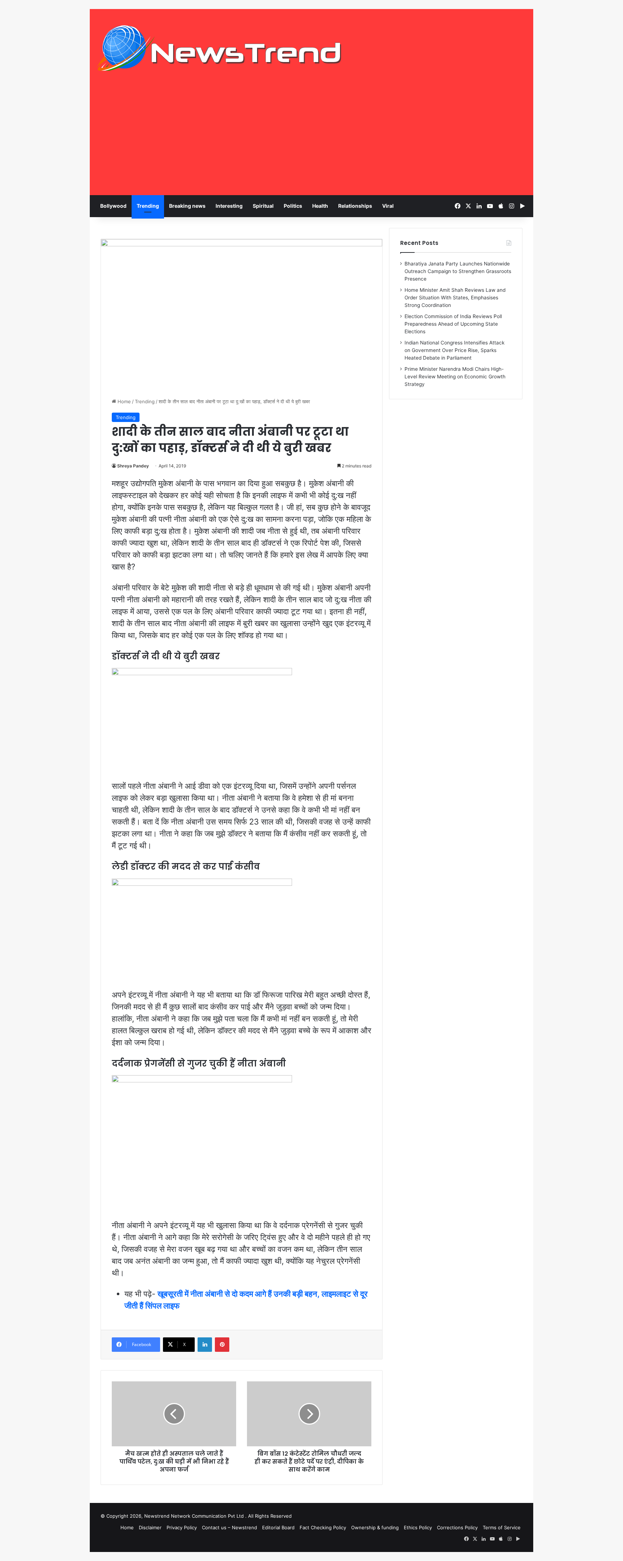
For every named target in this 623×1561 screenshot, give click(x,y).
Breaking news (187, 206)
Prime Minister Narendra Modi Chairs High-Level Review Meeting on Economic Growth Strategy (455, 376)
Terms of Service (502, 1527)
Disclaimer (150, 1527)
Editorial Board (278, 1527)
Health (320, 206)
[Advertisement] (311, 141)
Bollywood (113, 206)
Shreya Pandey (133, 466)
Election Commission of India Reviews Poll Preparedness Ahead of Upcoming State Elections (453, 323)
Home (123, 401)
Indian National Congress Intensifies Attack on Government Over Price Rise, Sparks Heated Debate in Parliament (454, 350)
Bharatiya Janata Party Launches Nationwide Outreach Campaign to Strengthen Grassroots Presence (458, 271)
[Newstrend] (219, 47)
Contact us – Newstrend (229, 1527)
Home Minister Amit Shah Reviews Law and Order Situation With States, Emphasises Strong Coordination (455, 297)
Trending (148, 206)
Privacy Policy (182, 1527)
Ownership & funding (375, 1527)
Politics (293, 206)
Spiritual (263, 206)
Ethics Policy (418, 1527)
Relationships (355, 206)
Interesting (229, 206)
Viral (388, 206)
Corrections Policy (457, 1527)
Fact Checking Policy (323, 1527)
